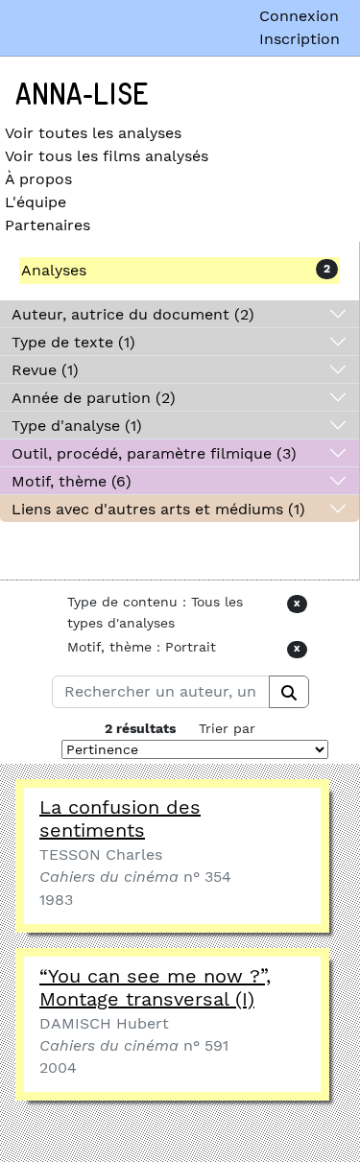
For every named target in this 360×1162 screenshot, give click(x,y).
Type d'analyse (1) (77, 425)
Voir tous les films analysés (106, 156)
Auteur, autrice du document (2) (133, 314)
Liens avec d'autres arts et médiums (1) (158, 509)
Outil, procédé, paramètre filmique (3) (154, 453)
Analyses (53, 270)
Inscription (299, 39)
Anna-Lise (82, 95)
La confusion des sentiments (120, 818)
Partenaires (47, 225)
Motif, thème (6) (72, 481)
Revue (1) (45, 370)
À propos (38, 179)
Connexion (299, 16)
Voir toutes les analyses (93, 133)
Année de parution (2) (94, 398)
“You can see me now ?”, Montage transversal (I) (155, 987)
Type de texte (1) (73, 342)
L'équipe (35, 202)
